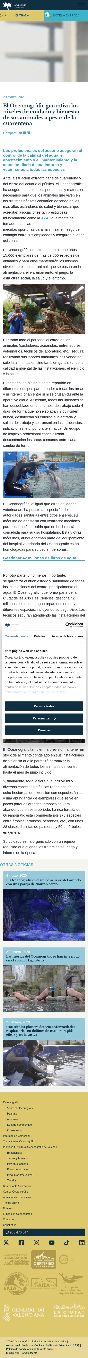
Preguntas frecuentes (20, 1174)
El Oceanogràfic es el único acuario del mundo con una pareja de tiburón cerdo (43, 882)
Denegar (44, 730)
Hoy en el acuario (17, 1163)
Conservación (15, 1130)
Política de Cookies (33, 1345)
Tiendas (12, 1180)
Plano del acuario (17, 1169)
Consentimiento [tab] (16, 636)
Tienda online (11, 1202)
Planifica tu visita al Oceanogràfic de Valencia (30, 1147)
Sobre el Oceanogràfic (20, 1108)
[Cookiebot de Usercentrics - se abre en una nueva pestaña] (65, 625)
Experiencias (15, 1152)
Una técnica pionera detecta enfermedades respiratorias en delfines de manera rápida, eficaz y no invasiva (40, 1031)
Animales (12, 1119)
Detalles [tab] (40, 636)
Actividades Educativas (17, 1197)
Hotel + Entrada (66, 15)
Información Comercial (16, 1135)
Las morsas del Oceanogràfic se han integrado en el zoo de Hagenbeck (43, 958)
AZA (44, 218)
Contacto (8, 1219)
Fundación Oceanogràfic (17, 1213)
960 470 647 (18, 1232)
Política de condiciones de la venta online (30, 1349)
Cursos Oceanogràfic (15, 1191)
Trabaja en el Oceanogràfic (19, 1141)
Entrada (22, 15)
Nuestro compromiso (19, 1124)
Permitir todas (44, 706)
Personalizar (42, 718)
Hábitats (12, 1113)
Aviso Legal (13, 1345)
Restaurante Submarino (17, 1186)
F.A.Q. (76, 1345)
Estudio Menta (29, 1353)
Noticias (8, 1208)
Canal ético (9, 1225)
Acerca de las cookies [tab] (67, 636)
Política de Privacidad (58, 1345)
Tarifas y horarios (17, 1158)
